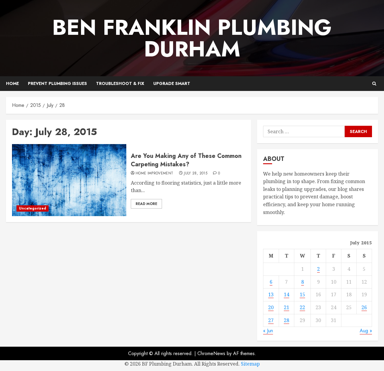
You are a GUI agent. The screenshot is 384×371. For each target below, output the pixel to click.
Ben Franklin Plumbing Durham (192, 38)
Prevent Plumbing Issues (57, 83)
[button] (374, 83)
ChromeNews (211, 353)
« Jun (268, 330)
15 (302, 294)
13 (271, 294)
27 (271, 320)
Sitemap (250, 363)
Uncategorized (32, 208)
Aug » (366, 330)
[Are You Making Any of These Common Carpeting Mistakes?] (69, 180)
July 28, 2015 (195, 173)
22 (302, 307)
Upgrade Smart (171, 83)
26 (364, 307)
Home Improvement (154, 173)
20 (271, 307)
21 (286, 307)
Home (12, 83)
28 (286, 320)
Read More (146, 204)
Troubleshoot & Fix (120, 83)
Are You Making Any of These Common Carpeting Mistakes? (186, 160)
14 (286, 294)
